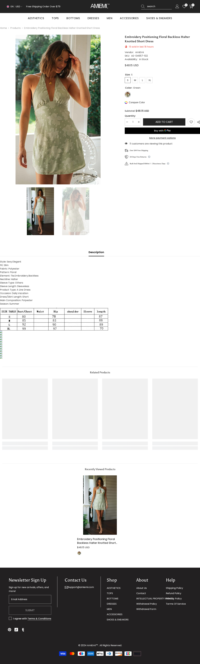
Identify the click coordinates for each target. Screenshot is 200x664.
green (79, 553)
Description (96, 252)
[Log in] (177, 6)
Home (3, 28)
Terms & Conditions (39, 618)
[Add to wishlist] (191, 122)
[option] (58, 109)
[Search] (156, 6)
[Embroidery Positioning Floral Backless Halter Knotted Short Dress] (100, 505)
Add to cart (164, 122)
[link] (25, 443)
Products (15, 28)
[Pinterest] (9, 629)
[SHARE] (197, 122)
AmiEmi (139, 52)
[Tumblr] (23, 629)
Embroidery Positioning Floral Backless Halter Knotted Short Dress (96, 541)
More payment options (162, 138)
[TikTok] (16, 629)
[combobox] (159, 6)
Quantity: (130, 116)
